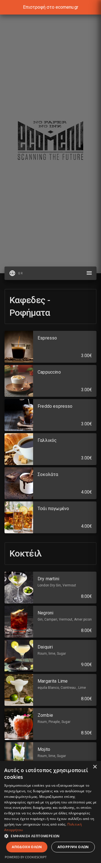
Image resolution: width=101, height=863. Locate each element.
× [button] (95, 767)
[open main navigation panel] (89, 273)
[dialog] (50, 812)
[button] (50, 836)
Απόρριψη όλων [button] (73, 847)
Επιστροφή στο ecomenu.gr (50, 7)
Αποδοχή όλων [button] (27, 847)
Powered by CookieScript (26, 857)
